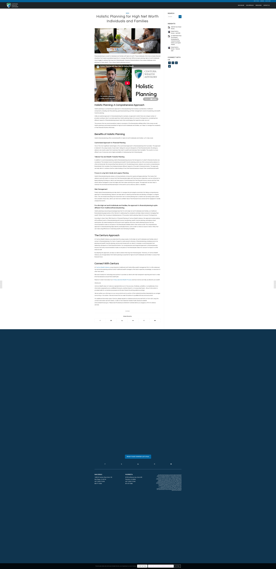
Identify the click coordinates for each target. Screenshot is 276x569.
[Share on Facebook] (100, 320)
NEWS (127, 13)
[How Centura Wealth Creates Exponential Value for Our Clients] (1, 284)
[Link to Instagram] (144, 320)
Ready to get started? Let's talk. (138, 456)
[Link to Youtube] (155, 320)
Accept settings (142, 566)
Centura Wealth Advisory (103, 267)
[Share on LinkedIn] (122, 320)
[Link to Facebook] (105, 464)
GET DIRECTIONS (100, 481)
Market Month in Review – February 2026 (175, 49)
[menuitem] (241, 5)
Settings (177, 566)
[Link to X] (121, 464)
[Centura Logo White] (13, 5)
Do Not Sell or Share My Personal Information (161, 566)
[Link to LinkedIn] (138, 464)
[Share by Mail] (133, 320)
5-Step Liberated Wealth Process (122, 279)
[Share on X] (111, 320)
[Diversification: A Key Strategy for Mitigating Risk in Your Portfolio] (275, 284)
